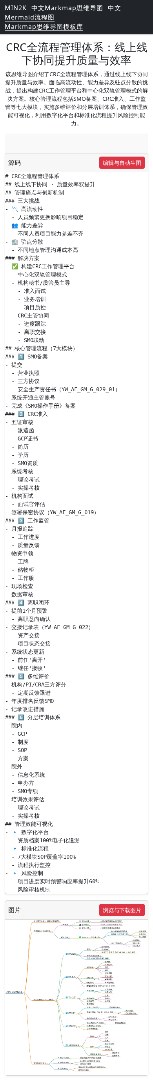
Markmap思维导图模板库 (44, 26)
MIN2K (16, 8)
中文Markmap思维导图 (67, 8)
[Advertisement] (76, 143)
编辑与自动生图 (122, 162)
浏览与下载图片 (122, 910)
